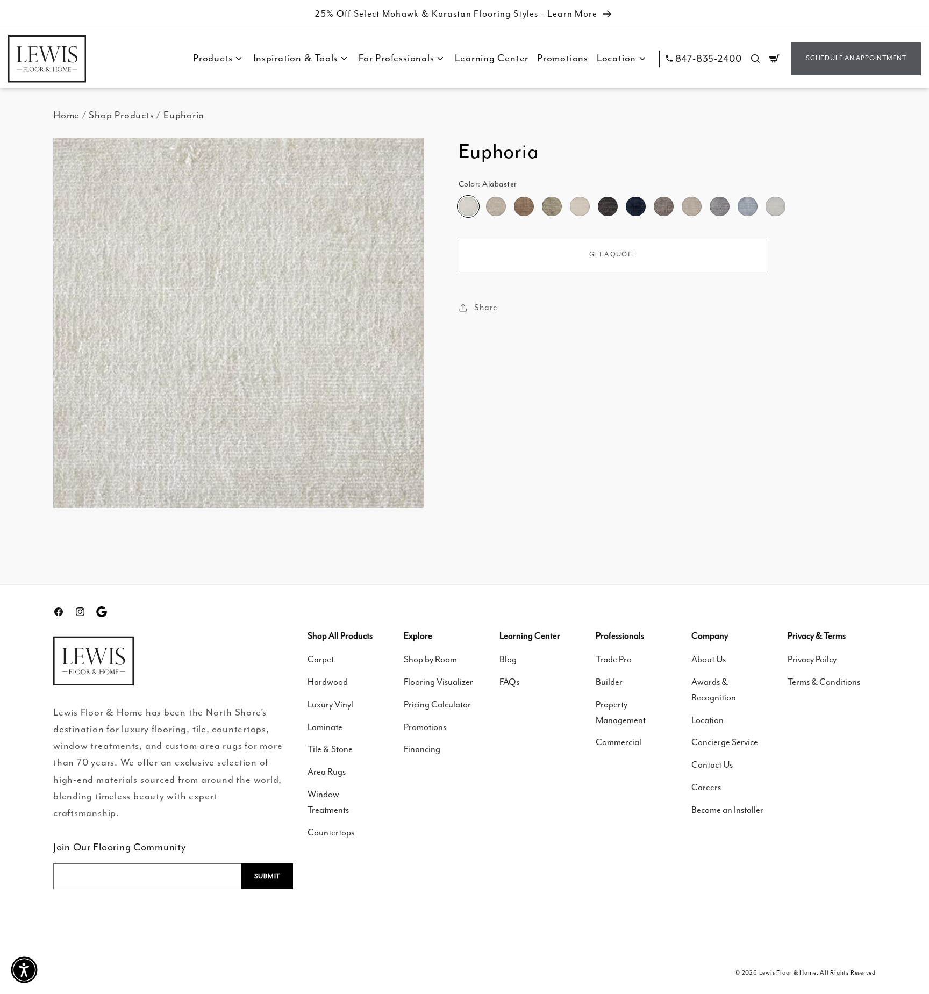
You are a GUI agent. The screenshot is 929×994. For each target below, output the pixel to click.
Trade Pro (614, 660)
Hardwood (328, 682)
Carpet (321, 660)
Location (707, 721)
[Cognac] (523, 206)
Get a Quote (612, 255)
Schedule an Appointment (856, 58)
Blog (508, 660)
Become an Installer (727, 810)
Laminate (325, 728)
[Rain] (747, 206)
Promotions (562, 58)
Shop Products (121, 115)
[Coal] (607, 206)
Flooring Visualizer (438, 682)
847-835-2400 (708, 59)
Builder (609, 682)
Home (66, 115)
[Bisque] (495, 206)
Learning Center (491, 58)
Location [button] (616, 58)
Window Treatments (328, 803)
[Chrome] (775, 206)
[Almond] (551, 206)
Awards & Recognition (713, 690)
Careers (706, 788)
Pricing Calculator (437, 705)
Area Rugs (327, 772)
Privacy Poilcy (812, 660)
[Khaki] (691, 206)
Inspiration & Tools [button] (295, 58)
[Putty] (663, 206)
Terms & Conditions (824, 682)
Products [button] (212, 58)
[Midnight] (635, 206)
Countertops (331, 833)
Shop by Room (430, 660)
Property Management (621, 713)
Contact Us (712, 765)
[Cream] (579, 206)
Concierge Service (724, 743)
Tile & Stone (330, 750)
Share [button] (485, 307)
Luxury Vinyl (330, 705)
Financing (422, 750)
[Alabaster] (468, 206)
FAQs (509, 682)
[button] (755, 58)
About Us (708, 660)
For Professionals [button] (396, 58)
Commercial (618, 743)
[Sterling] (719, 206)
